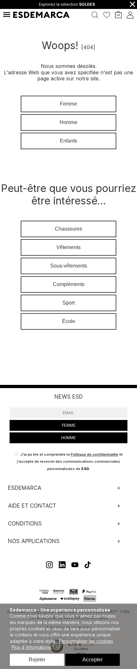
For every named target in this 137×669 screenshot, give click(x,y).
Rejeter (37, 659)
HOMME (68, 438)
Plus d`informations (31, 647)
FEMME (69, 425)
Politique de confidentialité (94, 454)
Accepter (93, 659)
